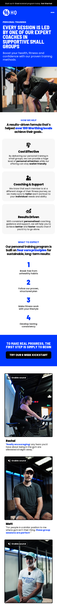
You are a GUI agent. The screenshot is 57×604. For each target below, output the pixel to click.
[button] (52, 12)
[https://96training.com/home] (10, 12)
